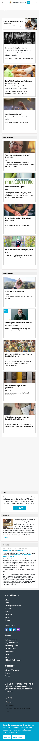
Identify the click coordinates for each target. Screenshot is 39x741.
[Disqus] (19, 464)
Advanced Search (10, 625)
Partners (8, 609)
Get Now (5, 538)
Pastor (7, 673)
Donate (5, 10)
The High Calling (10, 649)
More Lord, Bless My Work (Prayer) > (16, 122)
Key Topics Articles (11, 643)
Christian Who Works (12, 670)
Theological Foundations (13, 606)
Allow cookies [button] (18, 737)
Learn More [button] (13, 732)
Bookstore (8, 614)
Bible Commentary (11, 640)
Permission (20, 550)
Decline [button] (7, 737)
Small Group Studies (12, 646)
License (8, 611)
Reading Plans (10, 651)
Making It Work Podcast (13, 660)
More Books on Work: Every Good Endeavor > (19, 58)
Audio (7, 657)
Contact (8, 617)
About (5, 7)
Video (7, 654)
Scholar (7, 676)
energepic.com (7, 550)
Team (7, 603)
